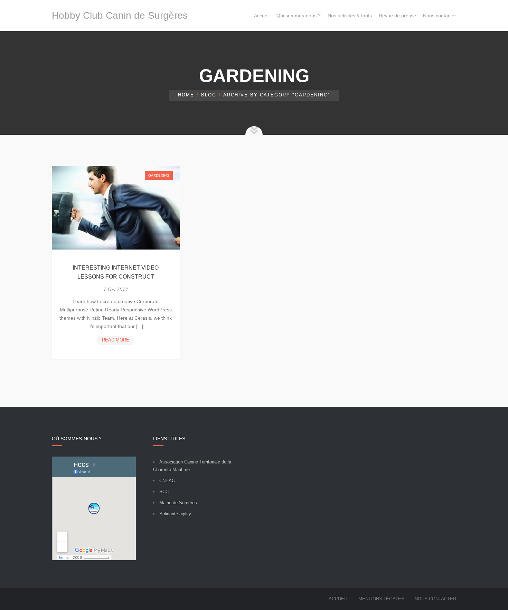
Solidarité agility (175, 513)
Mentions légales (381, 598)
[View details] (115, 208)
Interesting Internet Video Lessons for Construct (116, 272)
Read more (118, 341)
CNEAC (167, 480)
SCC (164, 491)
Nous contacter (435, 598)
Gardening (158, 175)
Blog (208, 94)
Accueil (338, 598)
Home (186, 94)
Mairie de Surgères (178, 502)
